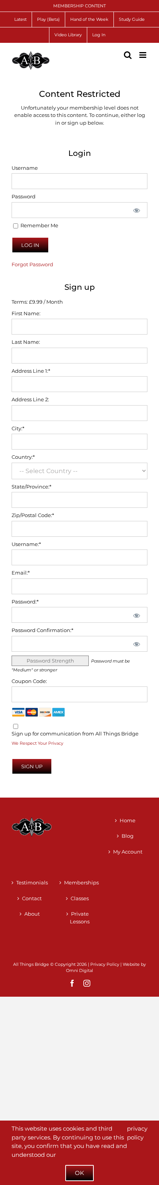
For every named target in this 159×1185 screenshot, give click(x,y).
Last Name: (26, 342)
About (32, 914)
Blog (128, 836)
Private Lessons (80, 918)
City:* (18, 428)
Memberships (80, 882)
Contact (32, 898)
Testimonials (32, 882)
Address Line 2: (30, 399)
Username (25, 168)
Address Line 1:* (31, 371)
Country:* (23, 457)
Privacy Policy (104, 964)
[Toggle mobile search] (128, 55)
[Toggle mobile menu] (143, 55)
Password (24, 196)
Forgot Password (32, 264)
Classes (80, 898)
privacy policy (137, 1133)
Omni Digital (79, 970)
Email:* (21, 573)
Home (127, 820)
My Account (127, 852)
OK (79, 1173)
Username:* (26, 544)
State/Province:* (31, 486)
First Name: (26, 313)
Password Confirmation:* (42, 630)
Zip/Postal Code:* (33, 515)
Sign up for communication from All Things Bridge (75, 733)
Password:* (25, 601)
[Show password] (136, 210)
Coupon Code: (29, 681)
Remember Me (38, 225)
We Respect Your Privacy (37, 743)
